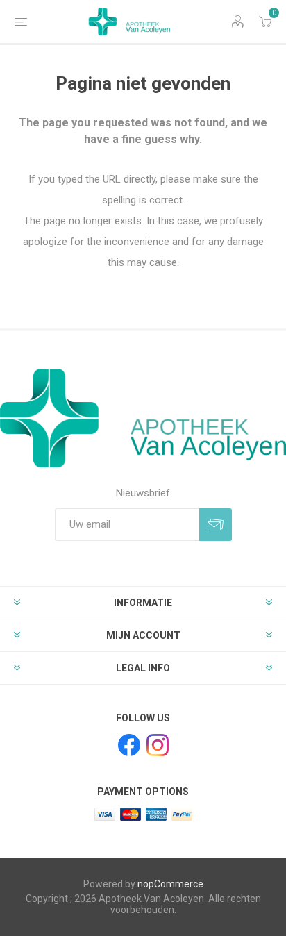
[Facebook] (129, 745)
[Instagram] (157, 745)
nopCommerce (170, 883)
